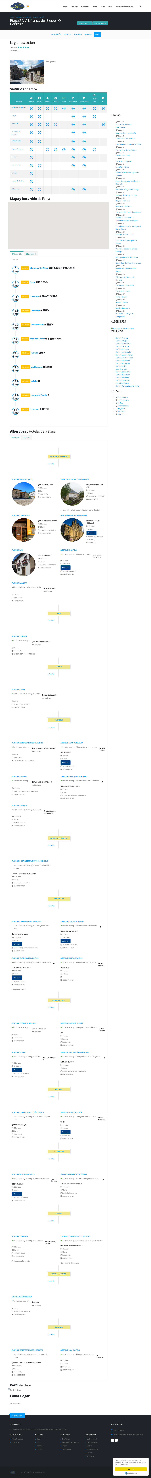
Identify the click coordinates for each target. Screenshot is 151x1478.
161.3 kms (25, 367)
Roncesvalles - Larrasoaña (126, 133)
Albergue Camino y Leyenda (72, 743)
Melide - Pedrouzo (123, 308)
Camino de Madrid (123, 360)
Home (65, 6)
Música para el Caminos (70, 1442)
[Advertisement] (126, 78)
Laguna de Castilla (39, 395)
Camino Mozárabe (123, 375)
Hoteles (27, 437)
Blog (110, 6)
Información (56, 34)
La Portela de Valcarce (58, 838)
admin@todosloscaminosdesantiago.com (128, 1434)
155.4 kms (25, 395)
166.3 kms (25, 325)
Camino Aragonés (122, 341)
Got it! (131, 1469)
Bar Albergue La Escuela (22, 1297)
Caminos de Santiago (23, 17)
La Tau (120, 403)
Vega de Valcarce (37, 338)
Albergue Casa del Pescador (72, 921)
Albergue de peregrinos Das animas (26, 921)
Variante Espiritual (122, 383)
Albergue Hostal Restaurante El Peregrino (30, 861)
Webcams (90, 1456)
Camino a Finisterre (123, 343)
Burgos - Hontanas (123, 201)
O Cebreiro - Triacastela (125, 285)
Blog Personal (67, 1449)
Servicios (67, 34)
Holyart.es (121, 409)
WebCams (121, 411)
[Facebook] (112, 1440)
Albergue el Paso (19, 1052)
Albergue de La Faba (20, 1236)
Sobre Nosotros (17, 1439)
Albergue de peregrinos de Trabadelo (27, 743)
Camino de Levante (123, 372)
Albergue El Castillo (69, 550)
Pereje (33, 282)
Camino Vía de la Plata (124, 358)
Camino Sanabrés (122, 377)
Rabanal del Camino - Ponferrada (128, 263)
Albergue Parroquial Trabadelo (74, 776)
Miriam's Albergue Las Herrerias (74, 1174)
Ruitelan (35, 352)
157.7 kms (25, 381)
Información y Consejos (125, 6)
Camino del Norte (122, 346)
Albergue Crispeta (19, 776)
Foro (38, 1442)
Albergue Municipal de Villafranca (75, 479)
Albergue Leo (17, 550)
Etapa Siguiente (99, 23)
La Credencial (122, 397)
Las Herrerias (37, 366)
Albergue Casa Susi (19, 805)
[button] (75, 233)
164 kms (25, 339)
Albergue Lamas (18, 689)
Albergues (85, 6)
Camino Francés (38, 17)
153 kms (25, 409)
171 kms (25, 296)
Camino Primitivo (122, 349)
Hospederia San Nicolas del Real (74, 515)
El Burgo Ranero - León (125, 235)
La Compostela (123, 400)
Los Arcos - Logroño (123, 161)
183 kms (25, 268)
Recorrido (78, 34)
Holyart (64, 1446)
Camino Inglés (121, 366)
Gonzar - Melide (122, 302)
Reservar (91, 533)
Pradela (59, 667)
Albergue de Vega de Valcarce (24, 1023)
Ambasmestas (37, 324)
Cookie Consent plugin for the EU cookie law (131, 1473)
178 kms (25, 282)
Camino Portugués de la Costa (127, 386)
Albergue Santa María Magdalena (75, 1052)
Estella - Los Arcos (123, 156)
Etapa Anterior (85, 23)
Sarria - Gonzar (121, 297)
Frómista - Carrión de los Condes (128, 212)
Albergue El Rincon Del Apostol (25, 958)
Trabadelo (34, 296)
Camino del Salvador (123, 352)
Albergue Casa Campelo (70, 1350)
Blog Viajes (66, 1439)
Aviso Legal (15, 1442)
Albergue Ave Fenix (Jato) (22, 479)
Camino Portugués (123, 363)
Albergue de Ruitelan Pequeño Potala (28, 1112)
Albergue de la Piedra (20, 515)
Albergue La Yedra (19, 583)
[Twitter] (116, 1440)
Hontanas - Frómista (123, 206)
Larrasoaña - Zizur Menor (125, 139)
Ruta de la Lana (122, 369)
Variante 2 (32, 254)
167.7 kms (25, 310)
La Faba (34, 381)
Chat (103, 6)
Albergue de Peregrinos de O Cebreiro (27, 1350)
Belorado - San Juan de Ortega (127, 189)
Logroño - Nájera (122, 167)
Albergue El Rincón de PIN (71, 1112)
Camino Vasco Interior (124, 355)
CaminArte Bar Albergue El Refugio (75, 1236)
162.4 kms (25, 353)
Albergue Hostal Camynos (71, 958)
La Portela (35, 310)
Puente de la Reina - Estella (126, 150)
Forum (95, 6)
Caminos (74, 6)
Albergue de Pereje (19, 636)
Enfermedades (123, 406)
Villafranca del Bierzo (39, 268)
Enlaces (120, 414)
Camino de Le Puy (123, 380)
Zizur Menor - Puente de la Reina (128, 144)
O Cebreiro (35, 409)
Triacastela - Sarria (123, 291)
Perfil (97, 34)
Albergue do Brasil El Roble (72, 1023)
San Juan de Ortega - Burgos (126, 195)
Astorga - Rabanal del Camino (127, 257)
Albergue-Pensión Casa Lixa (23, 1174)
